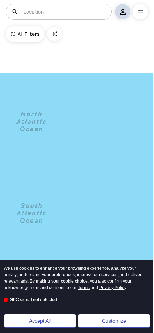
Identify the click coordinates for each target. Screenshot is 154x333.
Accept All (40, 321)
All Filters (28, 33)
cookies (26, 268)
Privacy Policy (112, 287)
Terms (84, 287)
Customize (114, 321)
